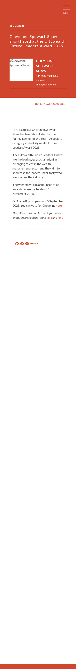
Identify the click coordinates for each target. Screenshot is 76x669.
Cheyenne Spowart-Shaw (45, 66)
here (59, 205)
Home (38, 104)
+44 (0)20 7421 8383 (47, 75)
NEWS (47, 104)
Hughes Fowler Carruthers (14, 9)
